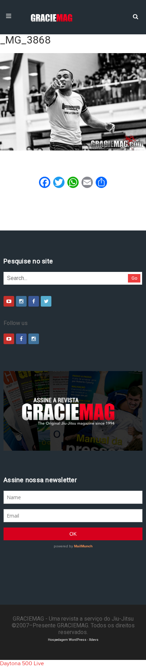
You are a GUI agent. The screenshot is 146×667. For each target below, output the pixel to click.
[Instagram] (21, 301)
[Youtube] (9, 301)
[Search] (135, 16)
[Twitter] (46, 301)
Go (134, 278)
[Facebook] (33, 301)
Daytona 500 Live (22, 663)
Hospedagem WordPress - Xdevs (73, 640)
